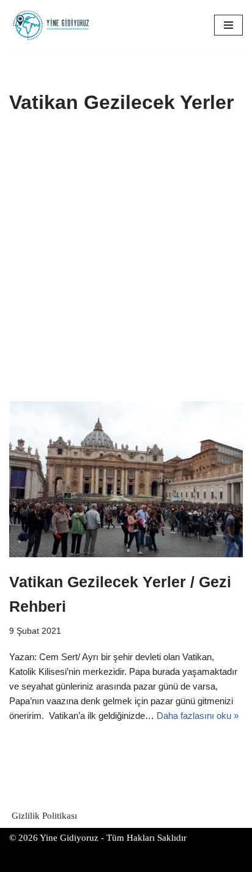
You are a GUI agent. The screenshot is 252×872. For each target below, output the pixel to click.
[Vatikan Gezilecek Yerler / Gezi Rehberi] (126, 479)
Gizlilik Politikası (44, 816)
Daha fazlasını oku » (198, 715)
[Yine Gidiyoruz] (52, 25)
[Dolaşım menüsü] (228, 25)
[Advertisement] (126, 269)
